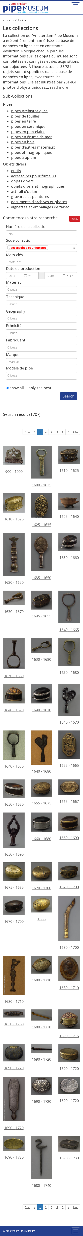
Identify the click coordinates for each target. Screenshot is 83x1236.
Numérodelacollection (27, 226)
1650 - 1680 (14, 804)
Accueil (7, 20)
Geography (15, 311)
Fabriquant (15, 340)
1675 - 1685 (14, 887)
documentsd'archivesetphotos (39, 201)
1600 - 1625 (41, 485)
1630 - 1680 (14, 675)
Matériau (14, 282)
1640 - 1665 (69, 629)
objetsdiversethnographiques (38, 186)
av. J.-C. (32, 275)
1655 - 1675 (41, 803)
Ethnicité (14, 325)
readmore (59, 87)
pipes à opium (23, 157)
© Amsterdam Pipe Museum (19, 1231)
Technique (15, 296)
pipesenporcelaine (28, 131)
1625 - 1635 (41, 524)
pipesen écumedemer (31, 136)
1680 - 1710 (14, 1001)
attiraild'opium (24, 191)
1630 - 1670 (14, 611)
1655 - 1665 (69, 765)
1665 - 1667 (69, 801)
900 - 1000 (14, 471)
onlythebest (39, 387)
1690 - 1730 (69, 1158)
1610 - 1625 (69, 470)
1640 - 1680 (14, 766)
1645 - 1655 (41, 616)
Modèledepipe (19, 368)
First (27, 431)
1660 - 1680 (41, 838)
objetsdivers (22, 181)
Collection (21, 20)
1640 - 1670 (14, 709)
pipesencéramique (28, 126)
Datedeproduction (23, 268)
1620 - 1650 (14, 582)
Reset (75, 218)
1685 (41, 919)
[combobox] (41, 248)
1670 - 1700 (41, 887)
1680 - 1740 (41, 1185)
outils (16, 170)
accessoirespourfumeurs (33, 176)
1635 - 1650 (41, 577)
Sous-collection (19, 240)
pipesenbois (22, 141)
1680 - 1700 (69, 947)
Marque (12, 354)
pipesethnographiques (31, 152)
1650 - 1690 (14, 854)
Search (68, 396)
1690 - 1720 (14, 1067)
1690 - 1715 (69, 1035)
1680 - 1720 (41, 1027)
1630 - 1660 (69, 557)
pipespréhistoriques (29, 110)
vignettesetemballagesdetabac (40, 207)
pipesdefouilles (25, 116)
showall (17, 387)
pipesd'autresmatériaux (33, 147)
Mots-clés (14, 254)
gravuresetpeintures (30, 196)
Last (75, 431)
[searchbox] (55, 247)
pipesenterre (23, 121)
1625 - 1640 (69, 516)
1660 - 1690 (69, 837)
